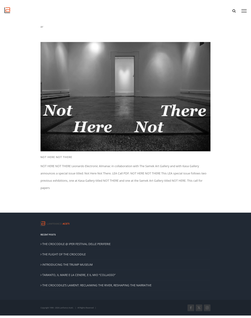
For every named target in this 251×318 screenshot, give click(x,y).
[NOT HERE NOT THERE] (125, 96)
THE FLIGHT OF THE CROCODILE (64, 254)
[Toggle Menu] (244, 10)
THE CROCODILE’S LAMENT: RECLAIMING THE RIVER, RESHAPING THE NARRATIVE (97, 285)
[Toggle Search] (234, 10)
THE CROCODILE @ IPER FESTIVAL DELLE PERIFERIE (76, 244)
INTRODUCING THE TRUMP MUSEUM (67, 265)
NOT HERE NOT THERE (56, 157)
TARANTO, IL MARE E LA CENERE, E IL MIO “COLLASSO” (78, 275)
